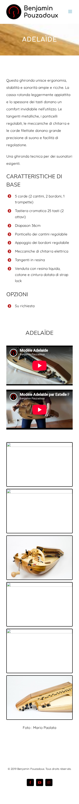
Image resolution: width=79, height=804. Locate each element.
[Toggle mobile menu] (70, 11)
